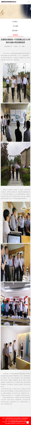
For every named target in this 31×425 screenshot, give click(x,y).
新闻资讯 (15, 35)
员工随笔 (15, 26)
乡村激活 (14, 21)
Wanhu (24, 423)
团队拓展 (14, 30)
